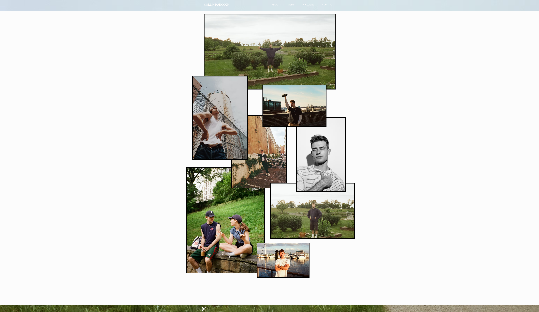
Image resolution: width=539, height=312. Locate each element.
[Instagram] (204, 309)
